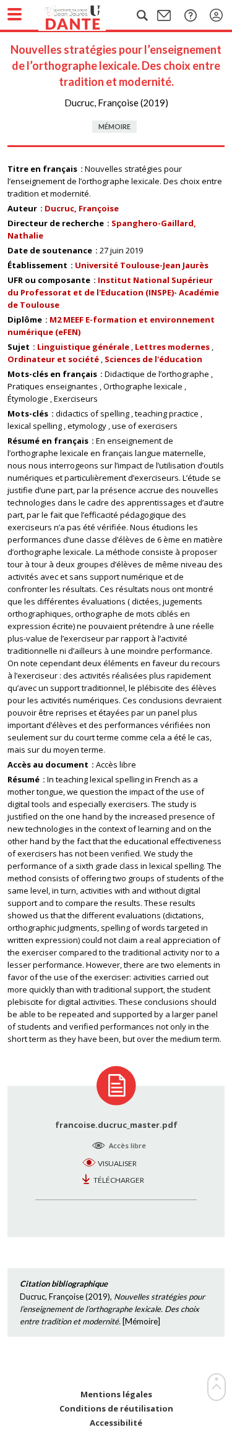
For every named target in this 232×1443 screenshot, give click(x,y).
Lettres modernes (172, 346)
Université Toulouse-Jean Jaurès (141, 265)
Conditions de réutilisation (116, 1408)
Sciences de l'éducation (153, 359)
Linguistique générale (83, 346)
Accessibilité (116, 1423)
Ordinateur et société (53, 359)
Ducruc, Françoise (82, 208)
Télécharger (118, 1180)
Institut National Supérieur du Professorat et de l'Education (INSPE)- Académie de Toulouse (113, 292)
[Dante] (84, 15)
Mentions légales (116, 1394)
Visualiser (117, 1163)
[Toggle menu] (14, 14)
